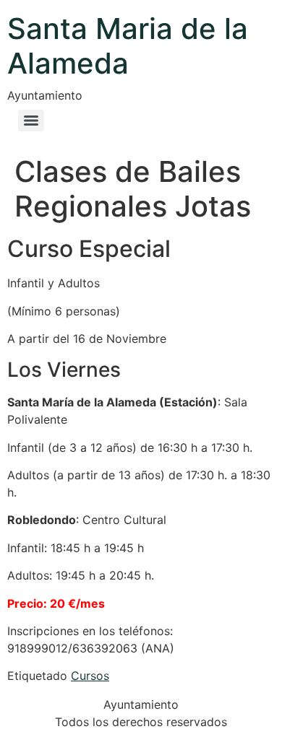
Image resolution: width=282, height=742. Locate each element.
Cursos (90, 675)
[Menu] (31, 120)
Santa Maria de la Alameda (127, 46)
